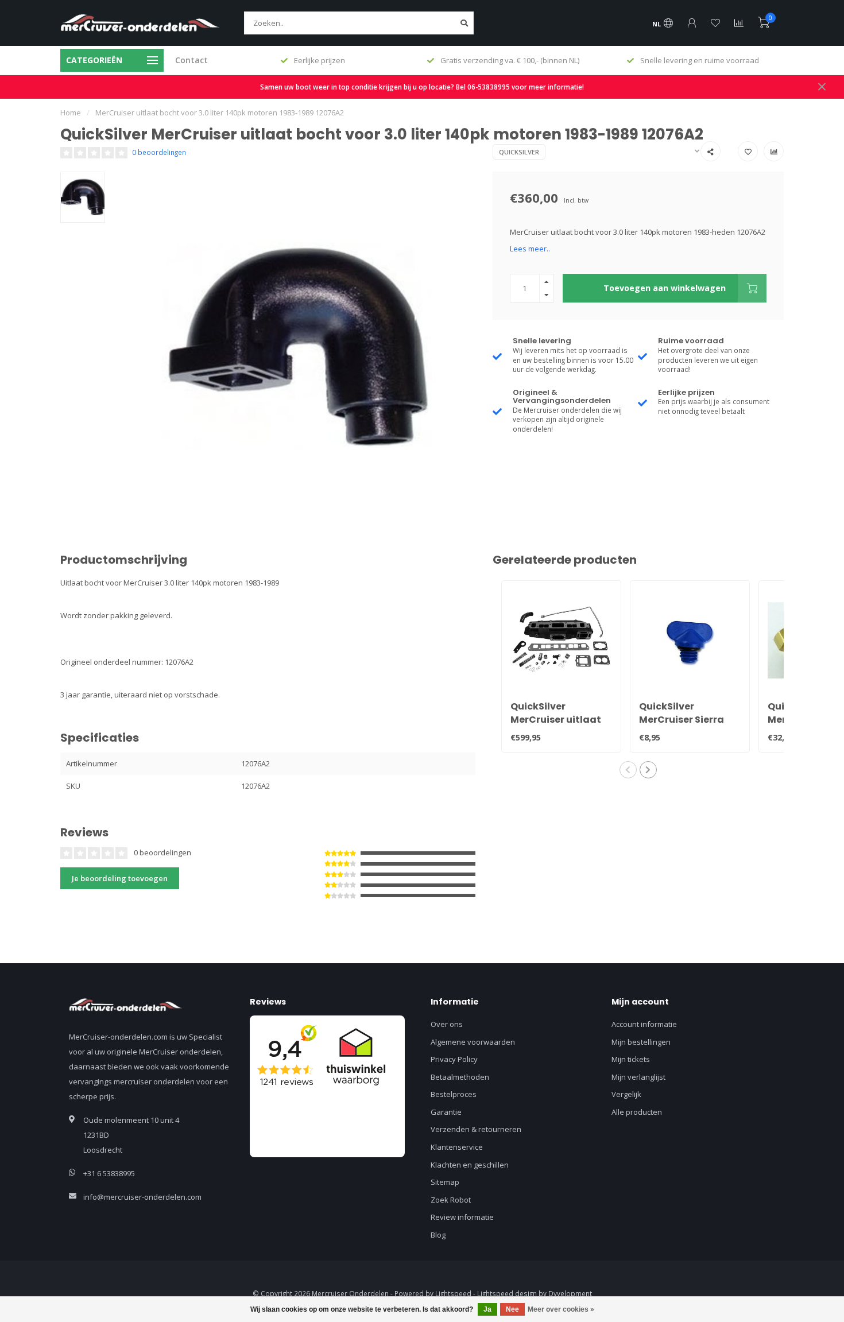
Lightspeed (453, 1293)
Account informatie (644, 1024)
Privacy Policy (454, 1059)
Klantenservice (457, 1147)
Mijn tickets (630, 1059)
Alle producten (636, 1112)
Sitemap (445, 1182)
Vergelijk (626, 1094)
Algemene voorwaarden (473, 1042)
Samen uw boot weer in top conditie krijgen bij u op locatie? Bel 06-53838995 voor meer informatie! (422, 86)
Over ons (447, 1024)
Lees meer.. (530, 248)
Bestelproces (454, 1094)
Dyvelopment (570, 1293)
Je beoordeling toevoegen (120, 878)
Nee (512, 1309)
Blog (438, 1235)
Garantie (446, 1112)
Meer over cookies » (561, 1309)
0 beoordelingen (159, 152)
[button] (628, 769)
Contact (191, 60)
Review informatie (462, 1217)
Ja (487, 1309)
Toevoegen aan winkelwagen (664, 287)
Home (70, 112)
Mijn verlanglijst (638, 1077)
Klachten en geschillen (470, 1165)
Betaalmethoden (460, 1077)
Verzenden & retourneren (476, 1129)
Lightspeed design (507, 1293)
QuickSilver (519, 152)
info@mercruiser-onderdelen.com (142, 1197)
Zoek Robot (451, 1200)
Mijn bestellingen (641, 1042)
